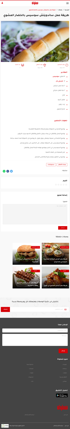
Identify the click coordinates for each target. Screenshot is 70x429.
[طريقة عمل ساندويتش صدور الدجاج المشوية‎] (26, 254)
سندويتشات (51, 164)
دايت (32, 381)
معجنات (31, 368)
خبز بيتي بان (59, 81)
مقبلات (65, 373)
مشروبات (30, 377)
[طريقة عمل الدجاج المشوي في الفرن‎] (55, 277)
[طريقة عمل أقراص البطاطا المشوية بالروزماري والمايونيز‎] (55, 254)
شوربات (65, 364)
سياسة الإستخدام (29, 414)
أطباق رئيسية (63, 377)
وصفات (60, 10)
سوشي (65, 381)
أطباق (64, 271)
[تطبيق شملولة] (35, 395)
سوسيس (56, 76)
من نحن (66, 414)
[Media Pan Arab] (5, 426)
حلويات (31, 373)
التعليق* (65, 201)
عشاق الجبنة (30, 364)
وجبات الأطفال (62, 164)
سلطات (64, 368)
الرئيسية (67, 10)
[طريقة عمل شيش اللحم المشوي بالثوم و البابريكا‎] (26, 277)
